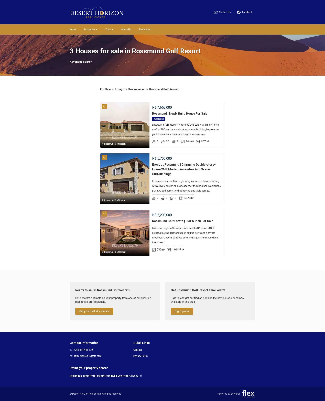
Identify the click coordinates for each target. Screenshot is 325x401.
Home (73, 29)
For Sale (105, 89)
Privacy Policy (140, 356)
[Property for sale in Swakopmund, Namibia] (97, 12)
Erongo (119, 89)
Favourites (144, 29)
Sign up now (182, 311)
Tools (108, 29)
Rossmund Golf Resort (163, 89)
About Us (126, 29)
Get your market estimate (94, 311)
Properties (90, 29)
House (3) (136, 375)
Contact (137, 349)
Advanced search (81, 61)
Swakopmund (136, 89)
